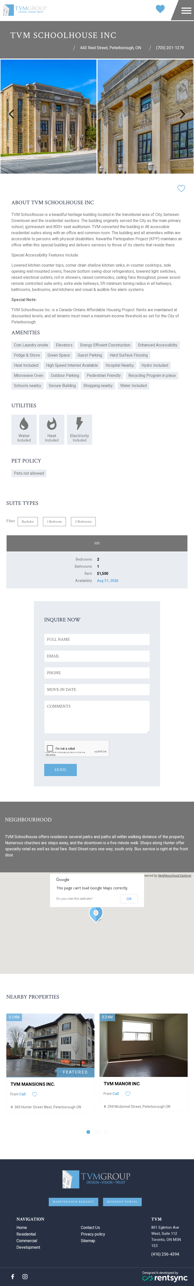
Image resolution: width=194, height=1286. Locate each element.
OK (129, 898)
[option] (48, 117)
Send (60, 770)
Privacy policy (93, 1234)
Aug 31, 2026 (107, 580)
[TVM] (25, 10)
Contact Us (90, 1228)
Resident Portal (122, 1202)
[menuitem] (46, 1227)
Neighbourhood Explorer (174, 876)
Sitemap (88, 1241)
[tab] (88, 1132)
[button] (97, 914)
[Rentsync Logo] (165, 1277)
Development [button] (28, 1247)
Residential (26, 1234)
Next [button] (182, 114)
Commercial (26, 1241)
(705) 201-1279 (170, 48)
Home (21, 1228)
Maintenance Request (73, 1202)
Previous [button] (11, 114)
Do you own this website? (74, 899)
